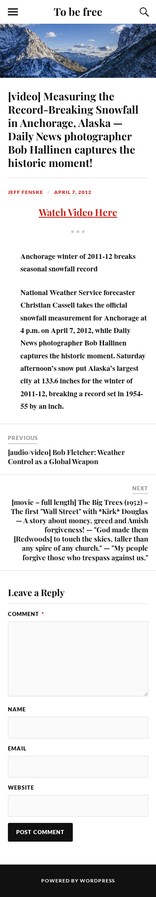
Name (17, 709)
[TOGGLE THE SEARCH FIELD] (143, 12)
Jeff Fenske (25, 192)
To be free (78, 11)
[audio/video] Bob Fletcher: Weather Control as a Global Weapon (66, 456)
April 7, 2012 (73, 192)
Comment (26, 614)
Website (21, 787)
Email (17, 748)
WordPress (97, 880)
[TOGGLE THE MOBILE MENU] (13, 12)
